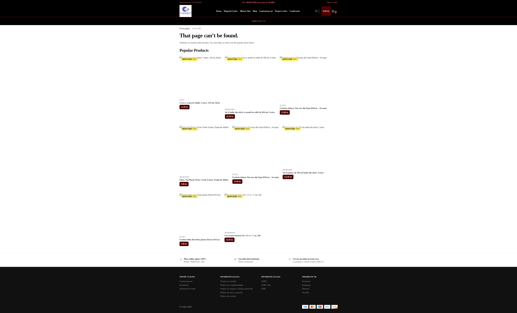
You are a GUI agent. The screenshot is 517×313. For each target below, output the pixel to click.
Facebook (306, 281)
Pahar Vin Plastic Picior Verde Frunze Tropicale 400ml (203, 180)
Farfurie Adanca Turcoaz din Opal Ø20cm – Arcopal (303, 108)
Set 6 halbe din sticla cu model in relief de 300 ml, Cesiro (250, 112)
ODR (263, 289)
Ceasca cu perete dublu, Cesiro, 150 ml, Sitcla (199, 103)
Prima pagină (184, 29)
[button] (329, 11)
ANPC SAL (266, 285)
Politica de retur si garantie (231, 292)
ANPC (264, 281)
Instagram (306, 285)
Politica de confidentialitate (231, 285)
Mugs (181, 100)
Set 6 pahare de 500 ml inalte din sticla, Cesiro (303, 173)
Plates (283, 105)
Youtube (305, 292)
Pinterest (305, 289)
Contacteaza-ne (185, 281)
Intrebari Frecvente (187, 289)
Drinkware (230, 109)
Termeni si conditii (228, 281)
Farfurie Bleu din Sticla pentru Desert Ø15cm (199, 240)
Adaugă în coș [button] (200, 114)
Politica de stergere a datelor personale (236, 289)
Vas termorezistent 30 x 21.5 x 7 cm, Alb (242, 235)
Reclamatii (183, 285)
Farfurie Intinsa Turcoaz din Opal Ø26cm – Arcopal (255, 177)
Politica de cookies (228, 296)
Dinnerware (230, 233)
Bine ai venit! (332, 2)
